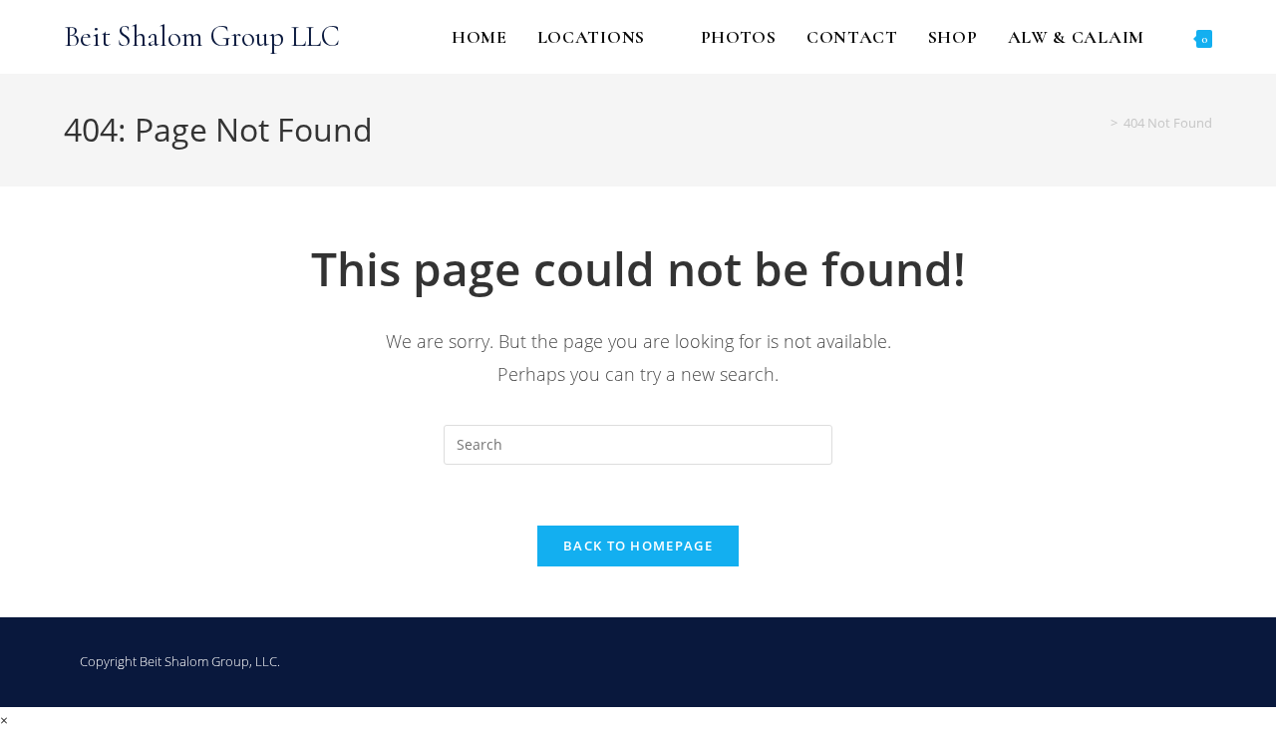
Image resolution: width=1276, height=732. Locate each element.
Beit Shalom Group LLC (202, 36)
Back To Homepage (638, 545)
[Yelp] (1188, 662)
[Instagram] (1150, 662)
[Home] (1100, 123)
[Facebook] (1112, 662)
